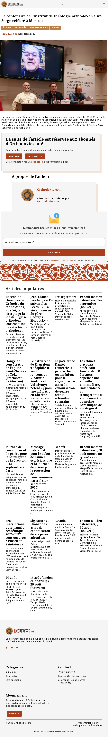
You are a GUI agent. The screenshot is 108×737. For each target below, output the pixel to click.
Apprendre (11, 676)
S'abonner (14, 156)
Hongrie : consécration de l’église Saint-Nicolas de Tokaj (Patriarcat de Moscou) (16, 371)
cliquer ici (37, 161)
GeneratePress (54, 731)
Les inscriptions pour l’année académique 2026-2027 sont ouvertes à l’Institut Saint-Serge (16, 532)
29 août (11, 577)
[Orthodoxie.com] (12, 4)
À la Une (7, 27)
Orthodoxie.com (49, 189)
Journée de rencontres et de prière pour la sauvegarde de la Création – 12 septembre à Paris (16, 458)
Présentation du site (88, 723)
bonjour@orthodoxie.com (72, 676)
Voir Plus (14, 713)
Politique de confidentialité (87, 725)
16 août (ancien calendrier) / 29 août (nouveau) (41, 583)
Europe (55, 27)
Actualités (20, 27)
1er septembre (66, 297)
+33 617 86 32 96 (66, 672)
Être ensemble (13, 680)
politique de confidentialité (61, 260)
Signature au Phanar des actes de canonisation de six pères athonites (40, 529)
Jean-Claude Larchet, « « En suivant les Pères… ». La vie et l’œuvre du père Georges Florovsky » (41, 308)
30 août (60, 521)
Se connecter (35, 156)
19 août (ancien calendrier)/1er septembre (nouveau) (91, 302)
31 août (60, 447)
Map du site (67, 731)
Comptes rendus (39, 27)
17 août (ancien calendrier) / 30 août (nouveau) (91, 526)
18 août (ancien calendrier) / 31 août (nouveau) (91, 450)
